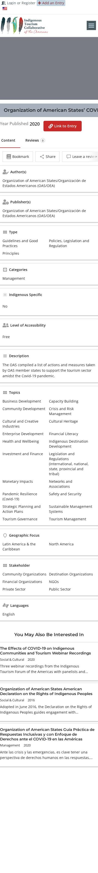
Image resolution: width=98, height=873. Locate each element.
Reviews (34, 140)
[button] (91, 25)
